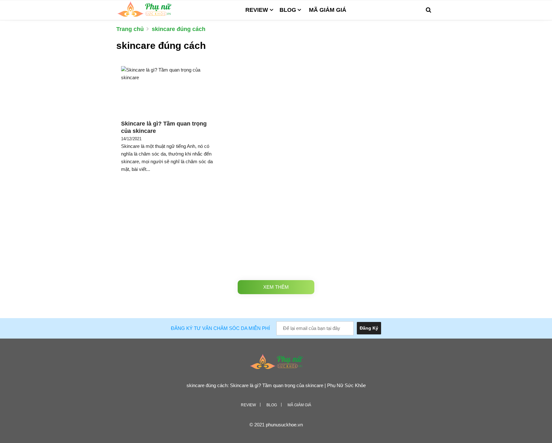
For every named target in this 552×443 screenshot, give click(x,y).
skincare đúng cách (178, 29)
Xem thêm (276, 287)
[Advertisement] (276, 227)
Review (256, 10)
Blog (288, 10)
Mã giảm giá (327, 10)
